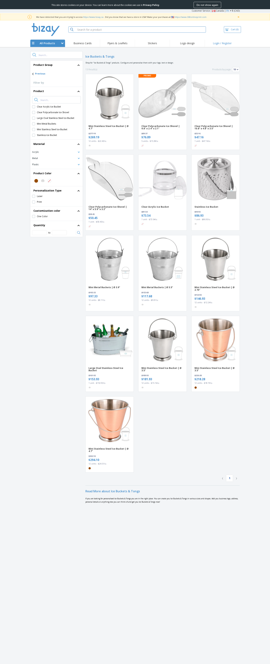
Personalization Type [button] (47, 190)
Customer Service (201, 10)
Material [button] (39, 144)
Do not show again (207, 4)
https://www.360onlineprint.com (190, 17)
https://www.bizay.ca (93, 17)
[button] (56, 152)
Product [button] (38, 91)
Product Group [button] (43, 65)
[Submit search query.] (34, 55)
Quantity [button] (39, 225)
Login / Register (222, 43)
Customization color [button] (46, 210)
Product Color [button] (42, 173)
